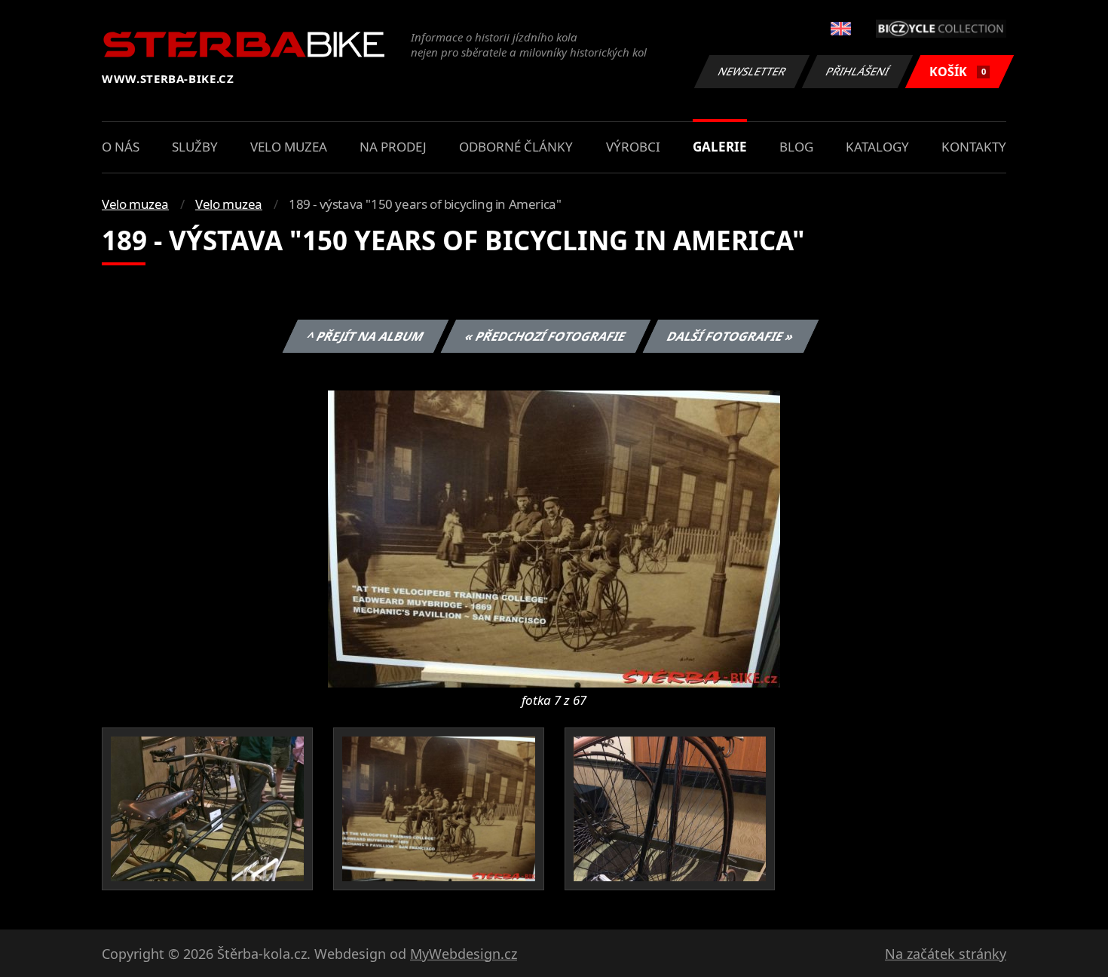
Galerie (720, 146)
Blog (796, 146)
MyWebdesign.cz (463, 954)
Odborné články (516, 146)
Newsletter (752, 71)
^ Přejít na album (365, 336)
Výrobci (633, 146)
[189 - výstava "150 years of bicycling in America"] (554, 537)
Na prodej (393, 146)
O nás (120, 146)
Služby (195, 146)
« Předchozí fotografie (545, 336)
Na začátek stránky (945, 954)
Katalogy (877, 146)
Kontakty (973, 146)
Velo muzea (288, 146)
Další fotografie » (730, 336)
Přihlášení (857, 71)
